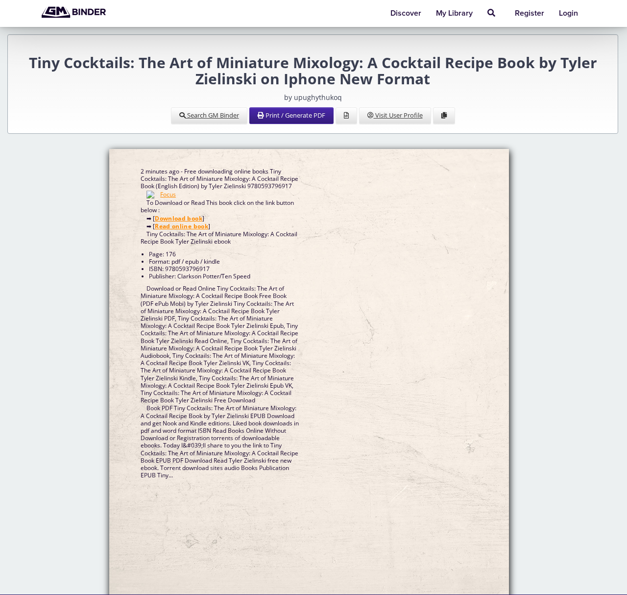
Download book (178, 218)
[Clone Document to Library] (444, 115)
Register (529, 13)
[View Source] (346, 115)
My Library (454, 13)
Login (568, 13)
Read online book (181, 226)
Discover (405, 13)
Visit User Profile (398, 115)
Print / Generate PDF (294, 115)
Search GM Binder (212, 115)
